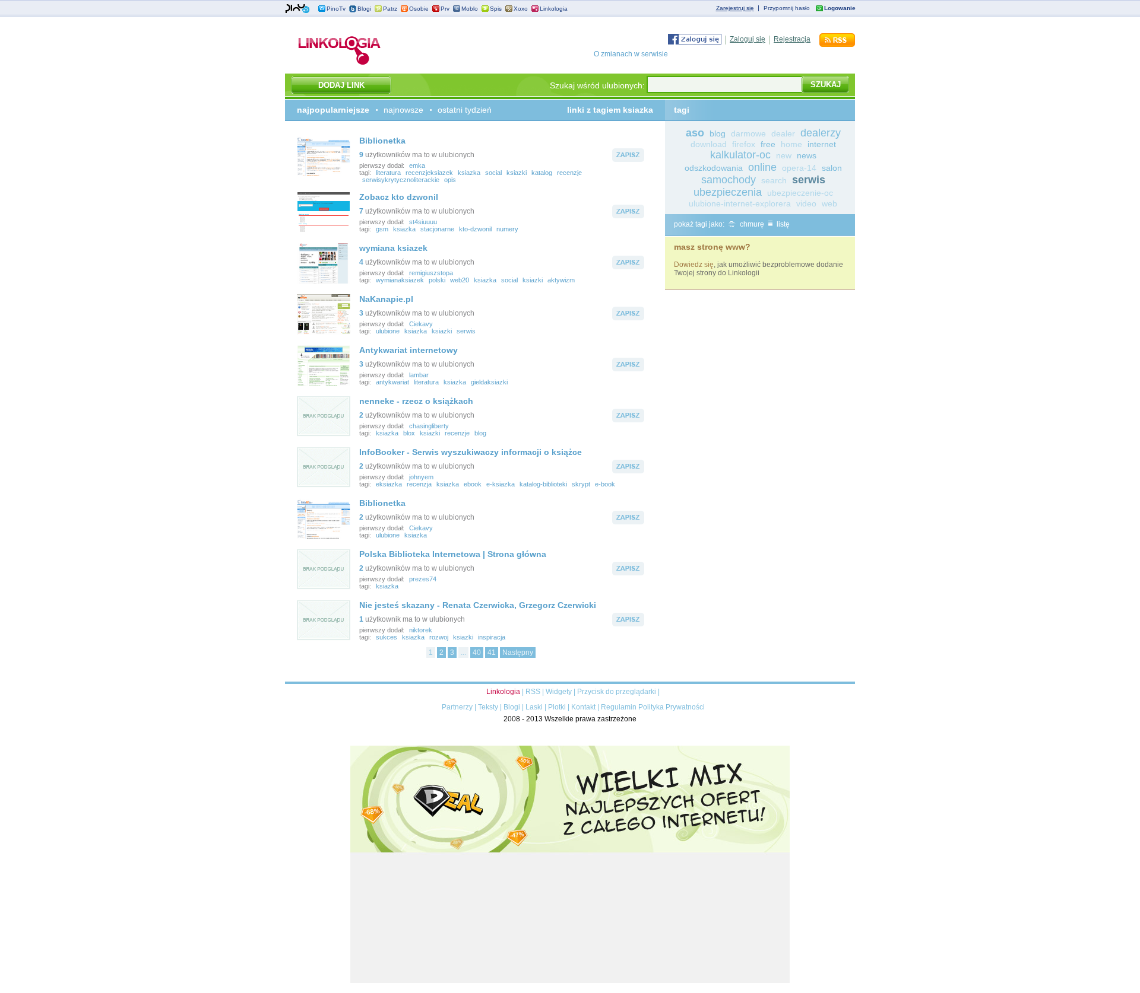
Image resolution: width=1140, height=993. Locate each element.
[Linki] (339, 65)
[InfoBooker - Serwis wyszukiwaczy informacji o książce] (323, 485)
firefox (743, 144)
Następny (517, 652)
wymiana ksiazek (393, 248)
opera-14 (799, 168)
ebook (473, 484)
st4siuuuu (423, 221)
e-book (605, 484)
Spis (496, 8)
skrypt (581, 484)
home (791, 144)
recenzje (569, 172)
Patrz (390, 8)
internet (822, 144)
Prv (445, 8)
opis (450, 179)
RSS (532, 692)
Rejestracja (792, 39)
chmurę (751, 224)
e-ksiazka (500, 484)
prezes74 (422, 579)
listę (782, 224)
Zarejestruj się (735, 8)
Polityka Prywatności (671, 707)
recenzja (419, 484)
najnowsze (403, 109)
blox (409, 433)
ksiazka (469, 172)
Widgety (559, 692)
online (762, 167)
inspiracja (491, 637)
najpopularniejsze (333, 109)
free (768, 144)
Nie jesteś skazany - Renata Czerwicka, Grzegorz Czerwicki (477, 605)
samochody (728, 180)
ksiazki (516, 172)
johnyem (421, 476)
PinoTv (336, 8)
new (783, 155)
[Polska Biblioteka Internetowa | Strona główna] (323, 587)
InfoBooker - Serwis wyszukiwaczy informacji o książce (470, 452)
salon (832, 168)
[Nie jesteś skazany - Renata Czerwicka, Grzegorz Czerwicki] (323, 638)
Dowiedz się (694, 264)
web (829, 203)
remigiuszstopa (431, 272)
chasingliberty (429, 425)
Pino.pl (297, 9)
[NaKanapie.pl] (323, 332)
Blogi (364, 8)
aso (695, 133)
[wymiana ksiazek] (323, 281)
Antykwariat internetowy (408, 350)
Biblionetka (382, 140)
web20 (459, 280)
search (774, 180)
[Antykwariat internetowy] (323, 383)
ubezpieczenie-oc (800, 193)
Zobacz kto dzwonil (398, 197)
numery (507, 229)
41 (491, 652)
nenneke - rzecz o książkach (416, 401)
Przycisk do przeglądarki (616, 692)
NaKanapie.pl (386, 299)
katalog (541, 172)
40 (477, 652)
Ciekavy (421, 323)
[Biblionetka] (323, 174)
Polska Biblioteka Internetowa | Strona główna (452, 554)
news (806, 155)
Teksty (488, 707)
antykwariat (392, 382)
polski (437, 280)
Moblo (469, 8)
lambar (419, 374)
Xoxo (521, 8)
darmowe (748, 133)
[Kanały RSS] (837, 44)
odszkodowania (714, 168)
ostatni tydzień (465, 109)
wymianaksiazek (400, 280)
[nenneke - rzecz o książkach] (323, 434)
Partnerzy (457, 707)
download (709, 144)
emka (417, 165)
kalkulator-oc (740, 155)
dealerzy (820, 133)
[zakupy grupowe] (570, 980)
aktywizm (561, 280)
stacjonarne (437, 229)
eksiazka (389, 484)
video (806, 203)
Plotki (557, 707)
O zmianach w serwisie (631, 54)
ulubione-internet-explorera (740, 203)
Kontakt (583, 707)
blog (480, 433)
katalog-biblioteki (543, 484)
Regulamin (618, 707)
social (493, 172)
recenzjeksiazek (429, 172)
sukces (386, 637)
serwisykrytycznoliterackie (400, 179)
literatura (388, 172)
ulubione (388, 331)
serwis (466, 331)
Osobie (419, 8)
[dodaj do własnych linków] (628, 159)
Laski (534, 707)
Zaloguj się (747, 39)
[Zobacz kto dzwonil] (323, 230)
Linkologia (554, 8)
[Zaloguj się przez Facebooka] (694, 42)
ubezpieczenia (728, 192)
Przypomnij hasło (787, 8)
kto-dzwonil (475, 229)
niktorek (420, 630)
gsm (382, 229)
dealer (783, 133)
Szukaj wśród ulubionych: (597, 85)
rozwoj (438, 637)
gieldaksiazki (489, 382)
